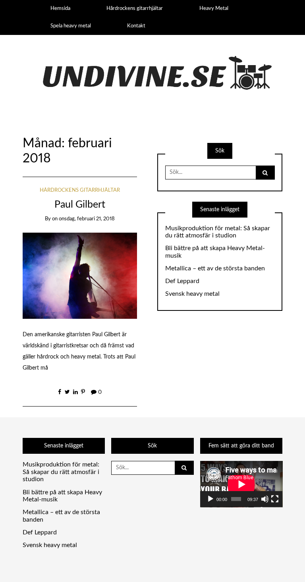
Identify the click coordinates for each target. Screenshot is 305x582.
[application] (241, 484)
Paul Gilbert (79, 205)
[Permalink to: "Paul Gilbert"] (80, 275)
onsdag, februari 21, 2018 (87, 219)
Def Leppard (182, 281)
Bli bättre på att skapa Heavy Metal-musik (215, 252)
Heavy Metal (213, 8)
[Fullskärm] (275, 499)
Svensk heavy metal (192, 294)
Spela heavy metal (70, 26)
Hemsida (60, 8)
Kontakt (136, 26)
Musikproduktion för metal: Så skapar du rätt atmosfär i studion (217, 232)
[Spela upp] (210, 499)
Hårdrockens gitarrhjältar (134, 8)
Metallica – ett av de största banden (215, 268)
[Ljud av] (265, 499)
